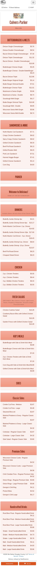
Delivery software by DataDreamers (18, 559)
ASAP (32, 7)
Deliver (5, 7)
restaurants (9, 563)
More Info (18, 28)
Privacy (21, 556)
